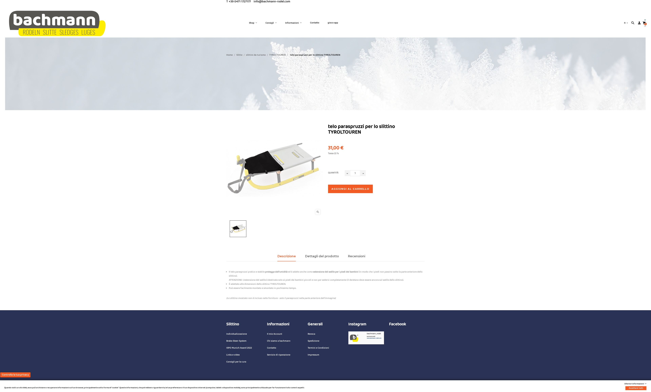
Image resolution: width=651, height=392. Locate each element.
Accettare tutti (636, 388)
